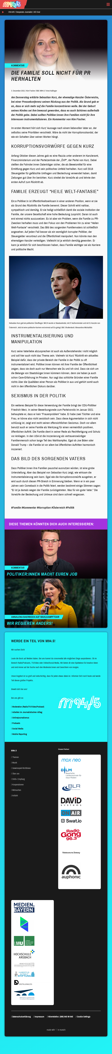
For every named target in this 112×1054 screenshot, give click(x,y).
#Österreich (58, 507)
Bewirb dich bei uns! (19, 689)
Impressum (39, 1016)
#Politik (70, 507)
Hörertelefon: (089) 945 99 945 (60, 1016)
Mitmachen (16, 790)
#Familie (16, 507)
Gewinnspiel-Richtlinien (21, 768)
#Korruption (44, 507)
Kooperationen (18, 784)
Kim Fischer (30, 91)
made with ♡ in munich (56, 1030)
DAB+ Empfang (18, 779)
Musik (14, 762)
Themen (15, 757)
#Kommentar (29, 507)
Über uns (15, 773)
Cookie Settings (83, 1016)
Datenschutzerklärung (21, 1016)
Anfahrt (15, 795)
